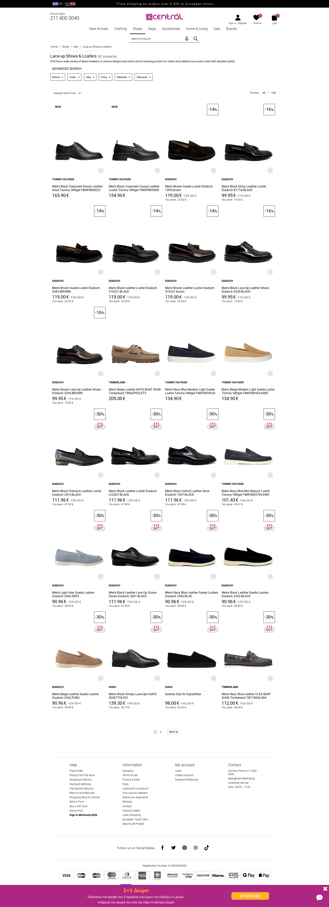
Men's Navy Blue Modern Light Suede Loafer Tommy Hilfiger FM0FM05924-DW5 (190, 391)
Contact (127, 806)
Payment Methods (80, 784)
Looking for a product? (135, 788)
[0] (256, 18)
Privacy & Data (131, 779)
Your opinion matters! (135, 792)
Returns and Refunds (81, 792)
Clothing (120, 29)
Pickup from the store (82, 775)
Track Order (76, 770)
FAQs (125, 784)
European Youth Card (135, 819)
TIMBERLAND (117, 382)
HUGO (112, 686)
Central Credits (131, 810)
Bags (152, 29)
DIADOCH (170, 179)
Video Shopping (131, 815)
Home (54, 46)
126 (273, 92)
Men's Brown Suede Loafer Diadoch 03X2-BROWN (76, 289)
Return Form (76, 801)
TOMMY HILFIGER (63, 179)
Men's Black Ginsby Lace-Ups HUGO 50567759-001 (133, 696)
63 (263, 92)
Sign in (232, 23)
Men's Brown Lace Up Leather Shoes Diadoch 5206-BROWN (76, 391)
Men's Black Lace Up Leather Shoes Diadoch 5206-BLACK (245, 289)
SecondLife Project (133, 823)
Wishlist (257, 23)
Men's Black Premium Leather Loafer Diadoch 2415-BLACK (76, 492)
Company (128, 770)
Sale (217, 29)
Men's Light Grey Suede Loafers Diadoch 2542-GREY (73, 594)
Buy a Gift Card (78, 806)
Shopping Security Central (84, 797)
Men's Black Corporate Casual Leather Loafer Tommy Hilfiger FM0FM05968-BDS (134, 188)
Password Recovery (187, 779)
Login (178, 770)
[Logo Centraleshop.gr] (164, 16)
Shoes (137, 29)
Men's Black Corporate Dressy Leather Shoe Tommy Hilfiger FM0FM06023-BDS (77, 188)
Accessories (171, 29)
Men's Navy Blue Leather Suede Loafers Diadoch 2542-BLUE (191, 594)
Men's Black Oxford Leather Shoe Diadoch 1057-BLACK (187, 492)
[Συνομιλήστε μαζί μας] (319, 897)
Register (242, 23)
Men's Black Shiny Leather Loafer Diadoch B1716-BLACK (244, 188)
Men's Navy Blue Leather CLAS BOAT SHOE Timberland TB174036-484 (246, 696)
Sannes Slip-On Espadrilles (183, 694)
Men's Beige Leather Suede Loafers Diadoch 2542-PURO (75, 696)
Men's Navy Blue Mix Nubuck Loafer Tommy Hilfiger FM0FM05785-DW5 (246, 492)
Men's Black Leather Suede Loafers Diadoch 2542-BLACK (245, 594)
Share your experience (135, 797)
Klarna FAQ (76, 810)
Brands (231, 29)
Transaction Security (81, 788)
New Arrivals (98, 29)
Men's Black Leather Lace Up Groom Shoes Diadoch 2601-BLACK (133, 594)
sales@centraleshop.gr (241, 778)
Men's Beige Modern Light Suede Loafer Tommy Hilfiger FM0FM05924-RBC (248, 391)
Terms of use (129, 775)
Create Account (184, 775)
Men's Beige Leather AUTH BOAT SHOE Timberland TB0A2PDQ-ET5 (135, 391)
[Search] (196, 38)
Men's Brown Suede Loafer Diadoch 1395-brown (189, 188)
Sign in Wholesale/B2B (83, 815)
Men (75, 46)
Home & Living (197, 29)
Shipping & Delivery (80, 779)
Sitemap (127, 801)
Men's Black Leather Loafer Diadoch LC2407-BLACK (133, 492)
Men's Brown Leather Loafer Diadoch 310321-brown (189, 289)
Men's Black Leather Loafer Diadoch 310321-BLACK (133, 289)
